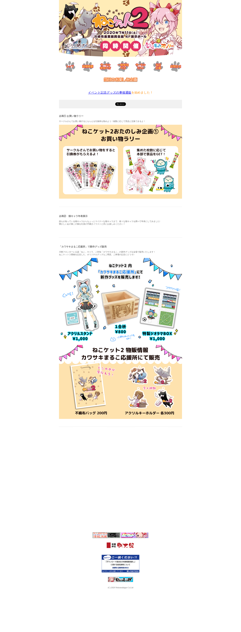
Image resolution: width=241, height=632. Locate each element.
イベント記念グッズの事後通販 (109, 92)
